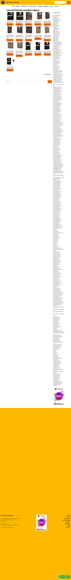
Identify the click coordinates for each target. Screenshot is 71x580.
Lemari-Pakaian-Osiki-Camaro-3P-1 (20, 37)
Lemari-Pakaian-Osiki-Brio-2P (28, 22)
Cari (50, 81)
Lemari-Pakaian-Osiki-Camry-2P (38, 36)
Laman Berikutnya (48, 74)
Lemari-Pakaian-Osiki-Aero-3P (19, 22)
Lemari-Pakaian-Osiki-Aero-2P (10, 22)
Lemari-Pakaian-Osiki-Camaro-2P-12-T (10, 37)
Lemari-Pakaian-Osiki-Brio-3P (38, 22)
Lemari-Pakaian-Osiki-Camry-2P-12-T (47, 37)
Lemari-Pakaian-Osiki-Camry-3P (10, 52)
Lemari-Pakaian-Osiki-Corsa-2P (28, 52)
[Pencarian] (68, 2)
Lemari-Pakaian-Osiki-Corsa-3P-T (10, 67)
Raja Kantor (6, 527)
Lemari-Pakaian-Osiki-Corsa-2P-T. (38, 52)
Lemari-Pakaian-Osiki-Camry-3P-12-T (19, 52)
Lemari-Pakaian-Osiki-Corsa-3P (47, 52)
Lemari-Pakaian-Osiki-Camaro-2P (47, 22)
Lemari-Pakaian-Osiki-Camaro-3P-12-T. (29, 37)
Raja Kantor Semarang (12, 2)
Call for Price (10, 24)
